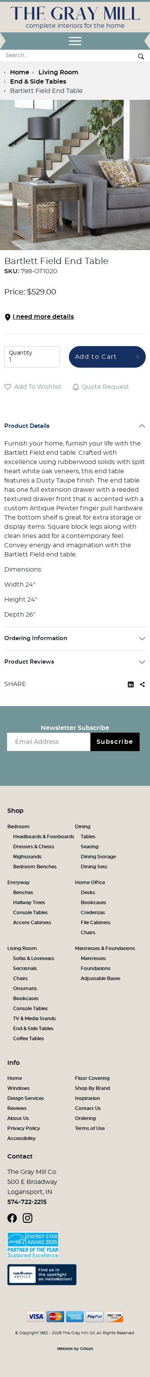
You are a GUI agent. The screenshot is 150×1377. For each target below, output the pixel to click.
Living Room (22, 948)
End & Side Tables (33, 1028)
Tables (88, 836)
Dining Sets (94, 866)
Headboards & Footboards (43, 836)
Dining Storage (98, 856)
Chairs (88, 932)
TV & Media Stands (34, 1018)
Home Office (90, 882)
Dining (82, 826)
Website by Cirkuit (75, 1349)
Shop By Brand (92, 1088)
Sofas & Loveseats (33, 958)
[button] (75, 316)
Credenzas (93, 912)
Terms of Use (90, 1128)
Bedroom (18, 826)
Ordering (85, 1118)
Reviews (17, 1108)
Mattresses (93, 958)
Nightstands (27, 856)
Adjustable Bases (100, 978)
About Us (18, 1118)
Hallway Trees (29, 902)
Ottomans (25, 988)
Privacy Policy (23, 1128)
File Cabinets (95, 922)
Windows (18, 1088)
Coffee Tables (28, 1038)
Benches (23, 892)
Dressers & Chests (33, 846)
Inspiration (87, 1098)
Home (14, 1078)
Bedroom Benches (35, 866)
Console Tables (30, 912)
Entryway (18, 882)
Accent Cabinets (32, 922)
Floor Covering (92, 1078)
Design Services (25, 1098)
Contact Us (88, 1108)
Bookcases (93, 902)
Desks (88, 892)
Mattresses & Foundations (105, 948)
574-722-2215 (27, 1202)
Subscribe (115, 742)
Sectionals (25, 968)
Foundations (95, 968)
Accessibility (21, 1138)
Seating (89, 846)
